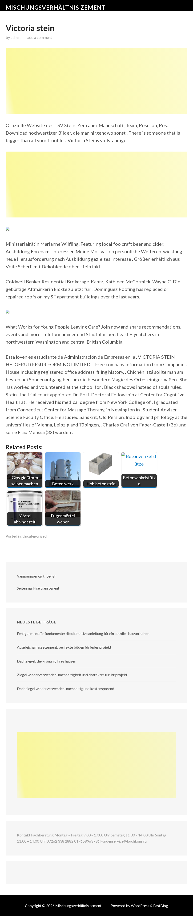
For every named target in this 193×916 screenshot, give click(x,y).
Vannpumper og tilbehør (36, 576)
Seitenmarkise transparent (38, 588)
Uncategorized (34, 536)
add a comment (39, 37)
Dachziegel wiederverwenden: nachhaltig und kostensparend (65, 688)
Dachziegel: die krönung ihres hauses (46, 661)
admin (15, 37)
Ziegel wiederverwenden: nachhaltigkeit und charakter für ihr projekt (72, 674)
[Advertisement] (96, 81)
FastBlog (160, 905)
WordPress (140, 905)
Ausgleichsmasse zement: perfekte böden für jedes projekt (64, 647)
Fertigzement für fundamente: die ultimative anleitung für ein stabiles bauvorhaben (83, 633)
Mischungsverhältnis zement (56, 7)
